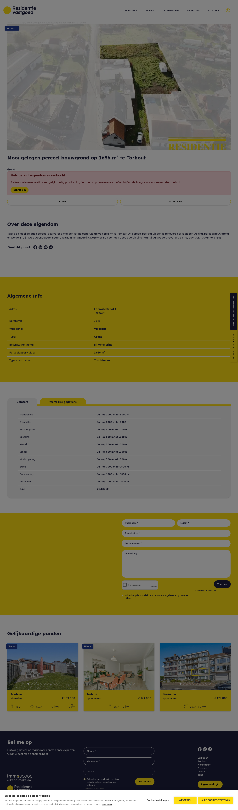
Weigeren (185, 800)
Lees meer (107, 804)
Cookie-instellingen (158, 800)
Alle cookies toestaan (215, 800)
